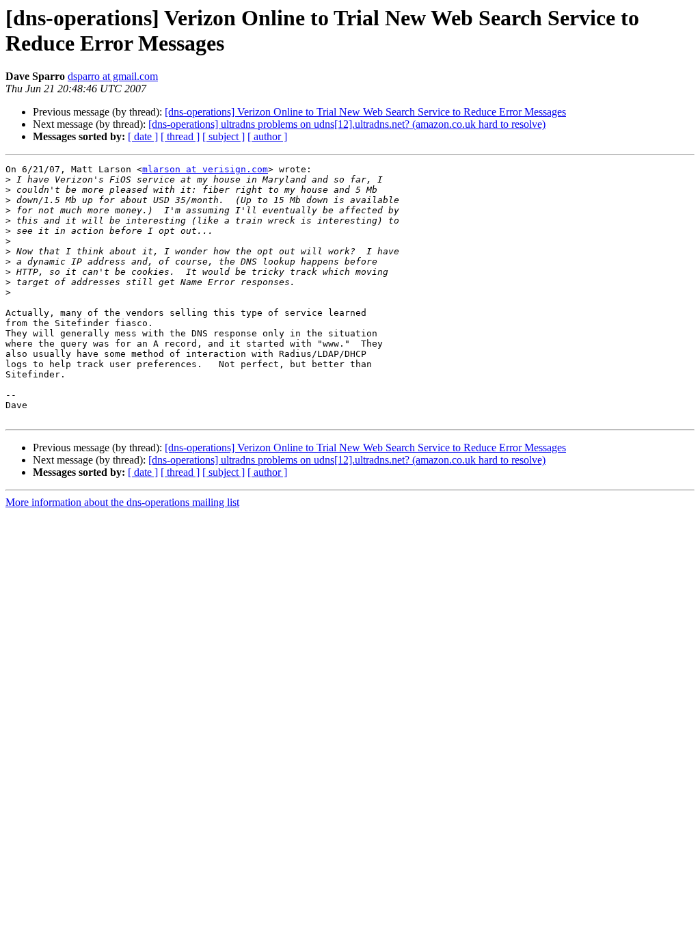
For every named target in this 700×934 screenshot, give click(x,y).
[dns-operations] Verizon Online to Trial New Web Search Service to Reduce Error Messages (365, 112)
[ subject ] (223, 136)
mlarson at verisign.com (205, 169)
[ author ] (267, 136)
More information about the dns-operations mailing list (122, 502)
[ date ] (143, 136)
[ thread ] (180, 136)
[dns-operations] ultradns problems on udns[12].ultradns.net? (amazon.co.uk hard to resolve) (347, 124)
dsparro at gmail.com (113, 76)
